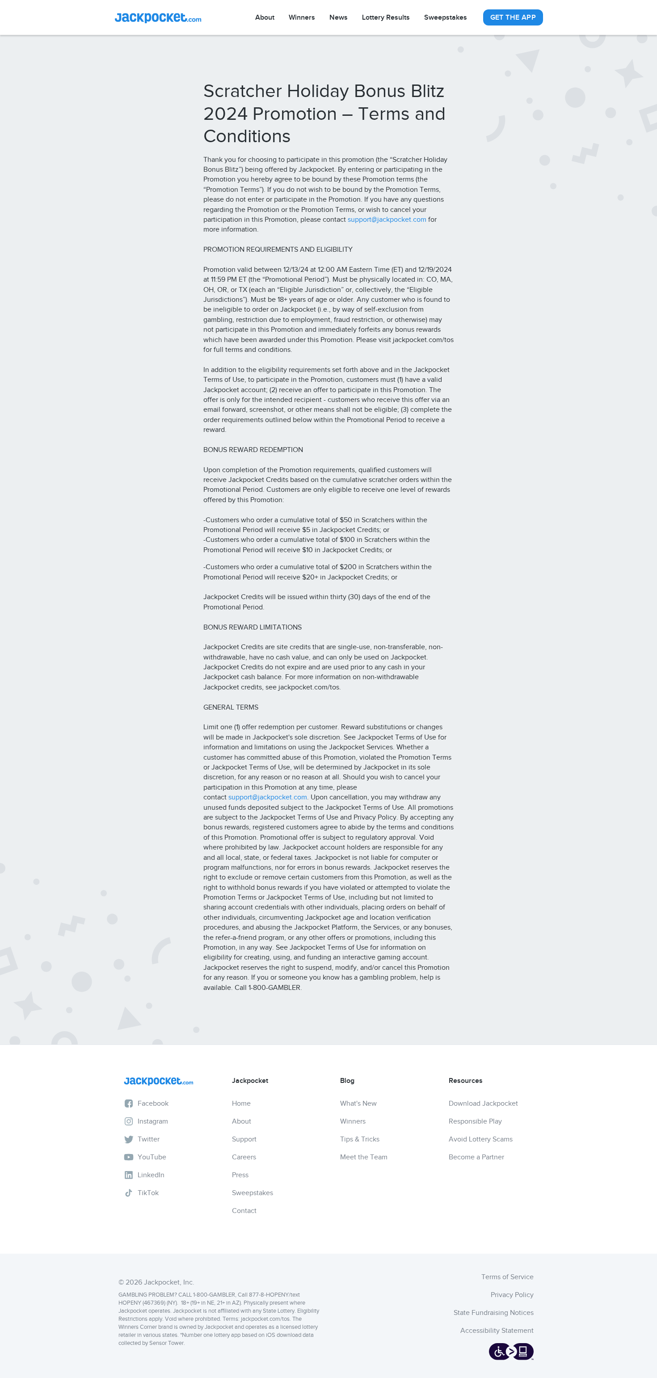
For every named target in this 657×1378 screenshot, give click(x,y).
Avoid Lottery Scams (481, 1139)
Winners (302, 17)
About (264, 17)
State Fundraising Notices (494, 1313)
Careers (244, 1157)
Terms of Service (507, 1277)
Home (241, 1103)
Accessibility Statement (497, 1331)
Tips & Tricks (359, 1139)
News (338, 17)
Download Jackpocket (483, 1103)
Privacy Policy (512, 1295)
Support (244, 1139)
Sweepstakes (445, 17)
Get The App (513, 17)
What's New (358, 1103)
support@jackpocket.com (387, 220)
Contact (244, 1211)
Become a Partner (476, 1157)
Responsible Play (475, 1121)
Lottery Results (386, 17)
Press (240, 1175)
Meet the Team (363, 1157)
